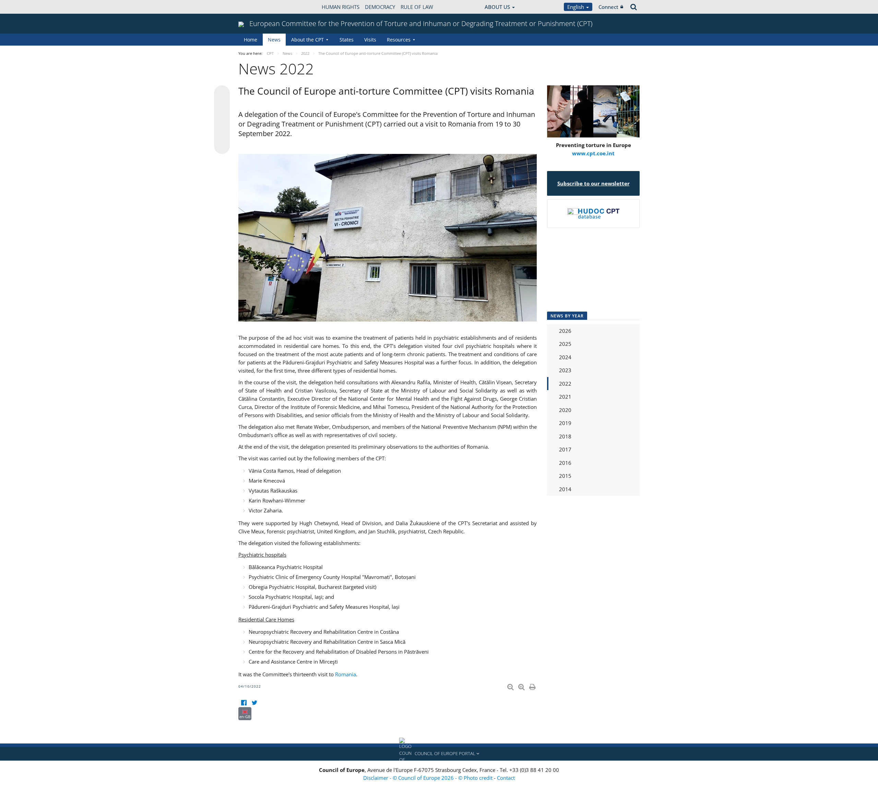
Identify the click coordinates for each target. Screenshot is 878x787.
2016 (565, 462)
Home (250, 39)
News (274, 39)
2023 (565, 370)
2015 (565, 475)
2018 (565, 436)
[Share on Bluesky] (222, 94)
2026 (565, 330)
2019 (565, 423)
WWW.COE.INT (255, 7)
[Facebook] (243, 703)
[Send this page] (222, 146)
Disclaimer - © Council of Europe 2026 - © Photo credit (428, 777)
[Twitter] (254, 703)
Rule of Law (417, 6)
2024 (565, 357)
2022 (565, 383)
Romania (345, 674)
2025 (565, 343)
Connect (608, 6)
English (576, 6)
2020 (565, 410)
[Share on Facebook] (222, 120)
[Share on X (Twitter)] (222, 107)
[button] (439, 754)
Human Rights (340, 6)
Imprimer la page (533, 685)
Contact (506, 777)
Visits (370, 39)
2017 (565, 449)
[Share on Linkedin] (222, 133)
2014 (565, 489)
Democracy (380, 6)
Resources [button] (399, 39)
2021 (565, 396)
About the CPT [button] (307, 39)
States (347, 39)
